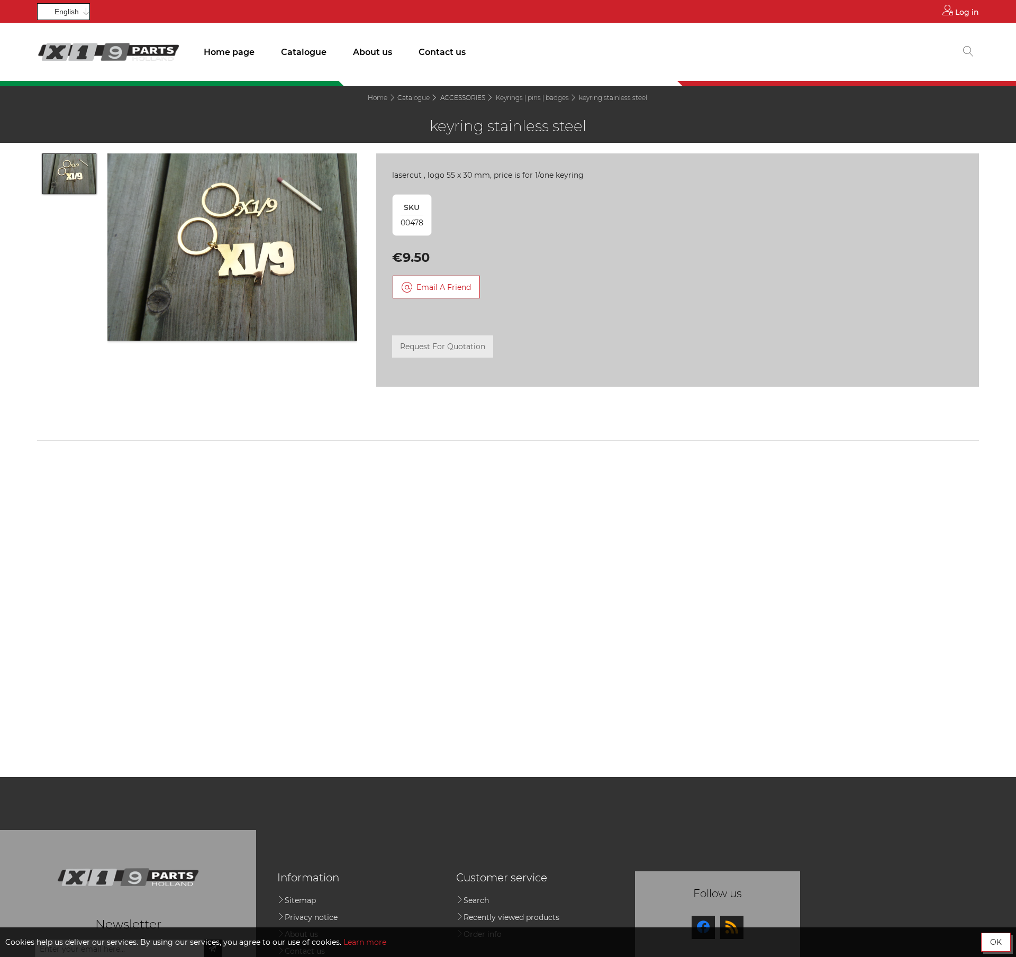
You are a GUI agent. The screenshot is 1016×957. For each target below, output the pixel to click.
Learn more (364, 942)
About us (372, 52)
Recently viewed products (511, 917)
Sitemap (300, 900)
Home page (229, 52)
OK (996, 942)
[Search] (968, 52)
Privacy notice (311, 917)
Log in (966, 12)
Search (476, 900)
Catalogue (303, 52)
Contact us (442, 52)
